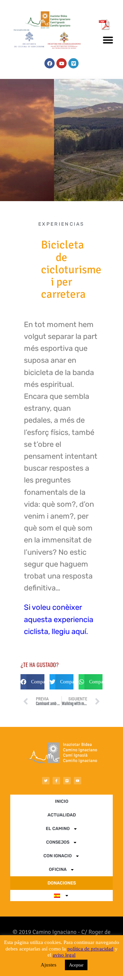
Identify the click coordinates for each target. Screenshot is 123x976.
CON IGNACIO (57, 855)
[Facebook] (49, 63)
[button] (108, 40)
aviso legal (64, 955)
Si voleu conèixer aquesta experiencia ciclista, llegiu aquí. (58, 619)
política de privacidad (90, 948)
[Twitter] (46, 780)
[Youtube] (61, 63)
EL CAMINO (58, 828)
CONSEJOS (57, 842)
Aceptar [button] (76, 964)
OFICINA (58, 869)
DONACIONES (61, 882)
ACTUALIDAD (61, 814)
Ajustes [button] (48, 964)
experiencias (61, 224)
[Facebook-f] (56, 780)
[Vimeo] (73, 63)
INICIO (61, 801)
